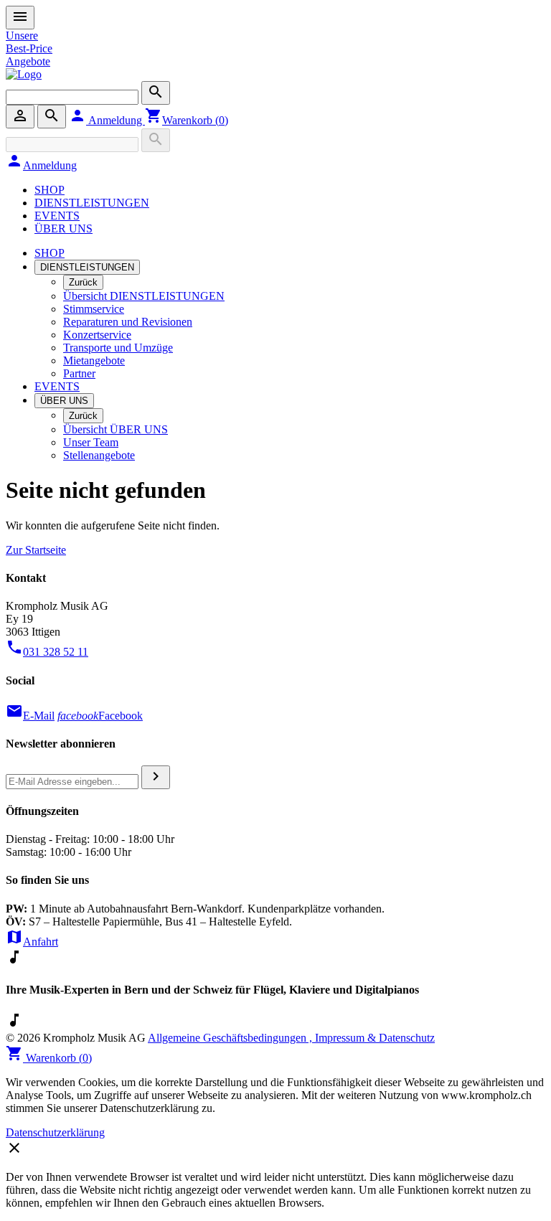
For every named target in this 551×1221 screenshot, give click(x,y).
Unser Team (90, 442)
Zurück (83, 282)
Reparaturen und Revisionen (127, 322)
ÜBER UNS (63, 228)
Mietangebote (94, 360)
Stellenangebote (99, 455)
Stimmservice (93, 309)
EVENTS (57, 215)
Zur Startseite (36, 550)
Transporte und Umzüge (118, 347)
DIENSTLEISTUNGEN (91, 203)
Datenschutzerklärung (55, 1132)
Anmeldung (107, 120)
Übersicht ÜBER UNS (115, 429)
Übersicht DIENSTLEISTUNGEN (144, 296)
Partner (79, 373)
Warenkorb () (186, 120)
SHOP (49, 190)
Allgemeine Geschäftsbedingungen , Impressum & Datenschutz (291, 1038)
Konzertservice (97, 335)
